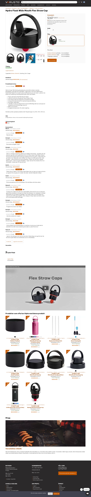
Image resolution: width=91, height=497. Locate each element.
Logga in (34, 485)
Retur (7, 485)
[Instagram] (62, 468)
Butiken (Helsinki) (52, 53)
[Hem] (13, 2)
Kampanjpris (50, 15)
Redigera (50, 493)
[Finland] (84, 2)
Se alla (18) (8, 241)
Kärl (19, 8)
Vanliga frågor (36, 477)
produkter (17, 5)
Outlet (48, 5)
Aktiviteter (9, 5)
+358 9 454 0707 (38, 467)
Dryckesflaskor (25, 8)
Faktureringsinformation (38, 480)
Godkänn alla (56, 493)
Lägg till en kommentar (18, 241)
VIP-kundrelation (36, 487)
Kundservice (40, 5)
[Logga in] (79, 2)
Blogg (60, 485)
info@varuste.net (36, 470)
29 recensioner (23, 79)
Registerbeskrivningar (37, 489)
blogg (23, 5)
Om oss (54, 5)
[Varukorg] (81, 2)
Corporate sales (36, 478)
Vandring (14, 8)
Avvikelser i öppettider (11, 479)
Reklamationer (9, 487)
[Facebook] (59, 468)
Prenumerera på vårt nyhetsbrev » (67, 473)
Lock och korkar (39, 8)
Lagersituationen (10, 70)
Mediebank (61, 489)
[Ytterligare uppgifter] (48, 20)
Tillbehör (31, 8)
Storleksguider (62, 487)
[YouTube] (65, 468)
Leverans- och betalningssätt (12, 490)
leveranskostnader (61, 17)
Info (28, 5)
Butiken (33, 5)
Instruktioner (9, 489)
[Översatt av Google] (10, 86)
